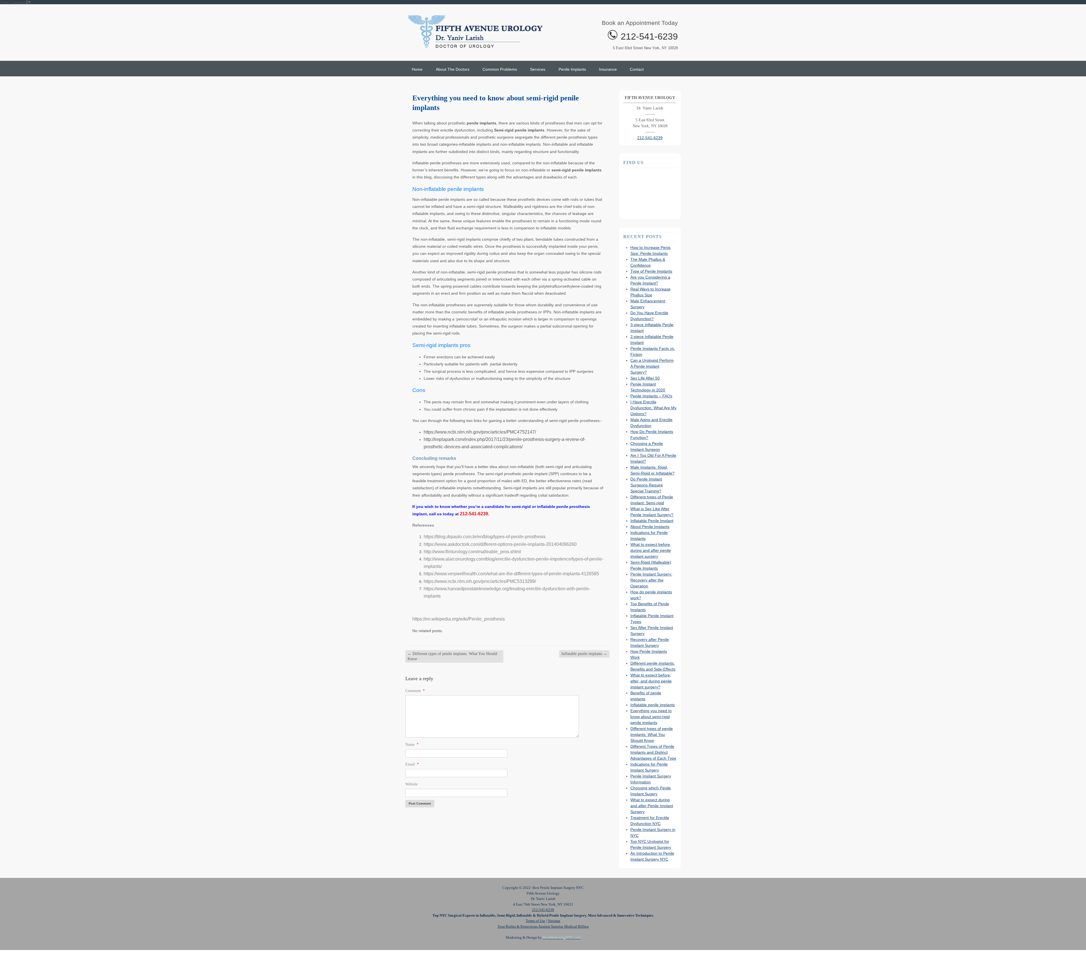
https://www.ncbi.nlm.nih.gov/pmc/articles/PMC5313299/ (480, 581)
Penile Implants (572, 69)
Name (412, 744)
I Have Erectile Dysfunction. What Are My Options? (653, 408)
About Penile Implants (649, 526)
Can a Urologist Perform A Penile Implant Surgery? (652, 366)
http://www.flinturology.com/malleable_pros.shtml (472, 551)
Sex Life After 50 (645, 378)
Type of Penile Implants (651, 271)
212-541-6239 (649, 36)
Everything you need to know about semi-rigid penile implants (651, 716)
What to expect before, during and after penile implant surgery (650, 550)
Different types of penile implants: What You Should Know (452, 656)
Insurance (608, 69)
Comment (415, 691)
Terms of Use (535, 921)
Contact (637, 69)
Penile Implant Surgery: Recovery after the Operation (651, 580)
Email (412, 764)
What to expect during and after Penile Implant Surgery (651, 806)
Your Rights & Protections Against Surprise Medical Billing (543, 926)
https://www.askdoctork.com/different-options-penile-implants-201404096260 (500, 544)
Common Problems (499, 69)
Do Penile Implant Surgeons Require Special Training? (646, 485)
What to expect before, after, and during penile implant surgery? (651, 681)
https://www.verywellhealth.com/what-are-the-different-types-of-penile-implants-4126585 (511, 573)
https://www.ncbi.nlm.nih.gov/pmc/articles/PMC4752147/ (480, 432)
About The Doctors (452, 69)
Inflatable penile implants (584, 654)
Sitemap (554, 921)
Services (537, 69)
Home (417, 69)
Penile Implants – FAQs (651, 396)
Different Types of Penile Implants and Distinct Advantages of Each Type (653, 752)
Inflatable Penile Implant (651, 520)
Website (411, 784)
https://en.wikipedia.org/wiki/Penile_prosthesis (458, 619)
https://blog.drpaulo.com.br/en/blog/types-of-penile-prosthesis (485, 536)
